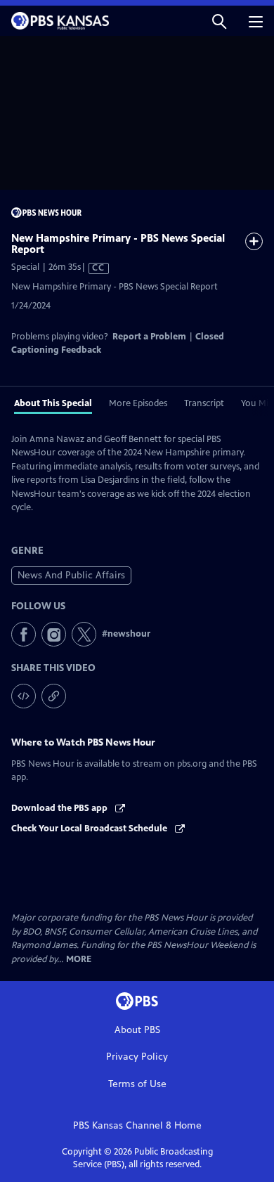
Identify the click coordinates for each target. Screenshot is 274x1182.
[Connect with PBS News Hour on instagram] (53, 634)
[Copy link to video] (53, 696)
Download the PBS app (60, 808)
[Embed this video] (23, 696)
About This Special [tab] (53, 403)
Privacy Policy (137, 1057)
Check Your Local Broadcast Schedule (90, 828)
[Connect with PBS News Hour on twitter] (84, 634)
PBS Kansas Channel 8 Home (137, 1125)
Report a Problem (149, 336)
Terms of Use (137, 1084)
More (78, 959)
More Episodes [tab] (138, 403)
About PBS (137, 1030)
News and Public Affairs (71, 575)
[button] (219, 21)
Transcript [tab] (204, 403)
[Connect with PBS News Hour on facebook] (23, 634)
